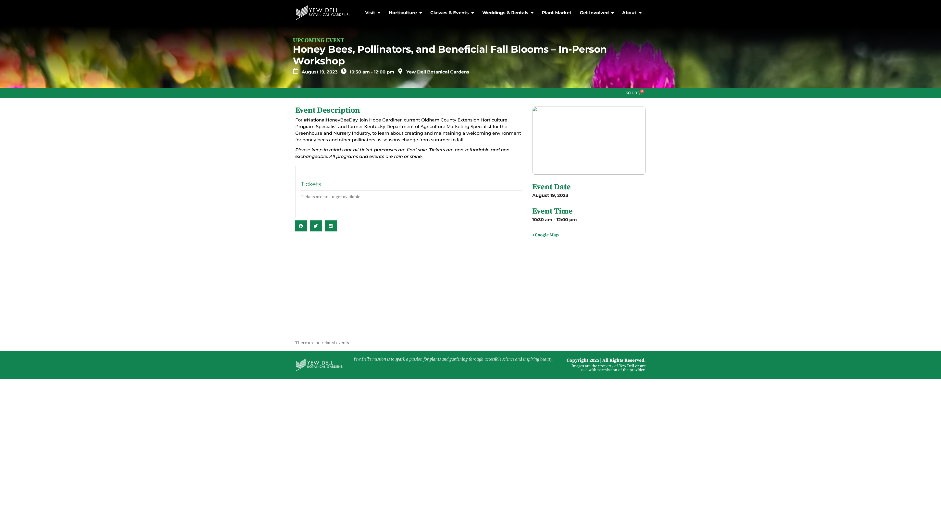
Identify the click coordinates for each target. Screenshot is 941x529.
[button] (301, 225)
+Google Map (545, 235)
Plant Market (556, 12)
